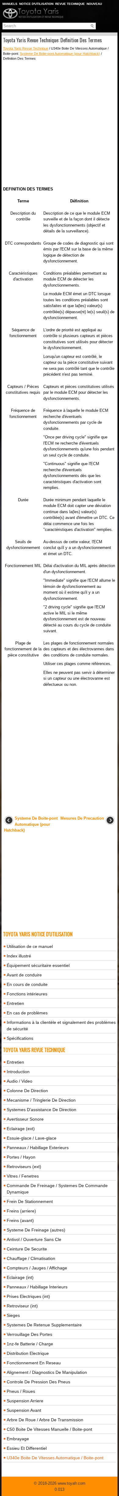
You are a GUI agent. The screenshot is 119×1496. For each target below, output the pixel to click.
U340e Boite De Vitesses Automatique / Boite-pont (55, 1457)
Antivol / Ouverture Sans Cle (34, 1239)
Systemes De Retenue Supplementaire (44, 1324)
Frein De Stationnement (30, 1201)
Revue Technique (70, 4)
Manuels (9, 4)
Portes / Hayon (21, 1157)
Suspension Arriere (25, 1400)
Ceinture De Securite (27, 1248)
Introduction (18, 1071)
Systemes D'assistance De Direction (41, 1109)
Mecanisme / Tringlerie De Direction (41, 1100)
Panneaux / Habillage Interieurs (37, 1286)
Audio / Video (19, 1081)
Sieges (13, 1315)
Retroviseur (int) (22, 1305)
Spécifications (20, 1038)
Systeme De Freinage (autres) (36, 1229)
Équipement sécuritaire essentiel (38, 965)
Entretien (15, 1003)
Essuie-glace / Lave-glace (31, 1138)
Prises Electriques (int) (28, 1296)
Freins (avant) (20, 1220)
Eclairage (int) (20, 1277)
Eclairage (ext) (21, 1128)
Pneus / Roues (21, 1391)
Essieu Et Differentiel (27, 1448)
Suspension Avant (24, 1410)
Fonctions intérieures (27, 993)
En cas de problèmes (27, 1012)
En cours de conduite (27, 984)
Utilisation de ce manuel (30, 946)
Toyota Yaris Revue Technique (25, 48)
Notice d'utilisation (36, 4)
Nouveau (94, 4)
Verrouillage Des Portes (29, 1334)
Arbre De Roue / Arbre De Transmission (45, 1419)
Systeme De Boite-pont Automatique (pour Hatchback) (60, 53)
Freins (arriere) (21, 1210)
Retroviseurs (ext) (24, 1166)
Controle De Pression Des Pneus (38, 1381)
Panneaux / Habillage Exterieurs (38, 1147)
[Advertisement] (59, 123)
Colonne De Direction (27, 1090)
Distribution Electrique (28, 1353)
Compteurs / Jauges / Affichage (37, 1267)
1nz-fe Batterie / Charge (30, 1343)
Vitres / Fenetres (23, 1176)
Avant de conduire (24, 974)
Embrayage (18, 1438)
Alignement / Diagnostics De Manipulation (47, 1372)
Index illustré (19, 955)
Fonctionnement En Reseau (34, 1362)
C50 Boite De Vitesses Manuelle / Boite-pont (49, 1429)
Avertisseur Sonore (25, 1119)
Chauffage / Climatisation (31, 1258)
